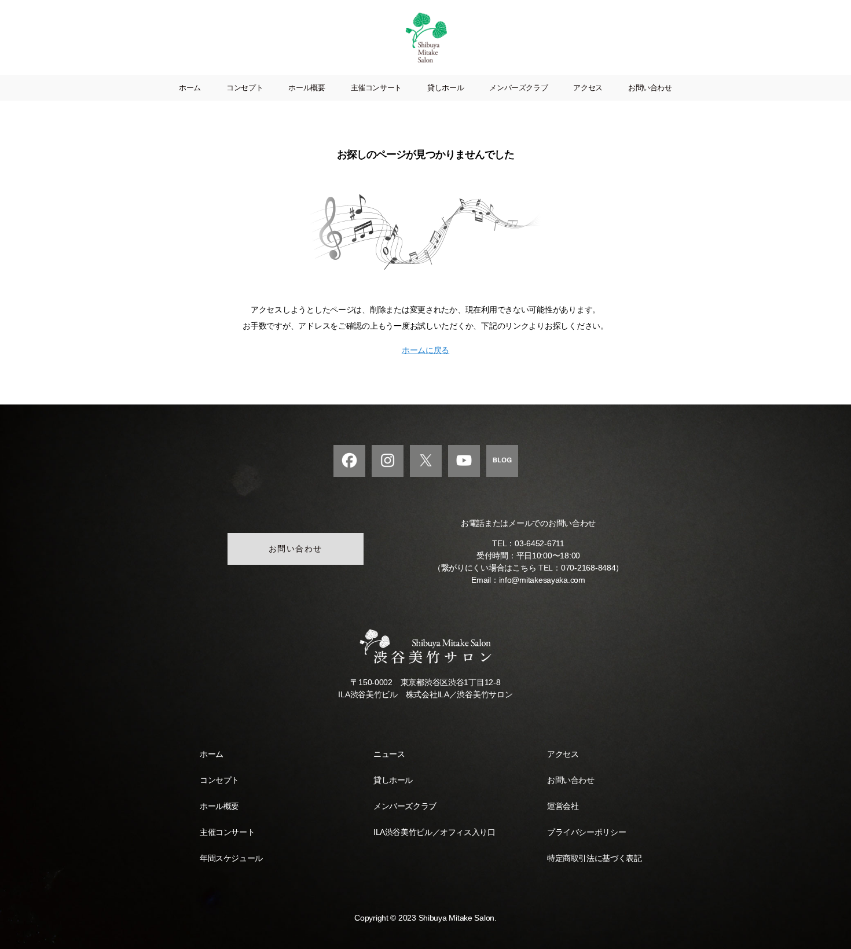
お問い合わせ (650, 87)
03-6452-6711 (539, 543)
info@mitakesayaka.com (542, 579)
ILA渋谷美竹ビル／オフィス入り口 (434, 832)
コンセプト (244, 87)
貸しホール (445, 87)
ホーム (190, 87)
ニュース (389, 754)
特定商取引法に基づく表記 (594, 858)
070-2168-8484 (588, 567)
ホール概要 (306, 87)
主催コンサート (376, 87)
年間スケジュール (231, 858)
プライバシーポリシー (586, 832)
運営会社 (562, 806)
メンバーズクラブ (518, 87)
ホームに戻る (425, 350)
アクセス (588, 87)
